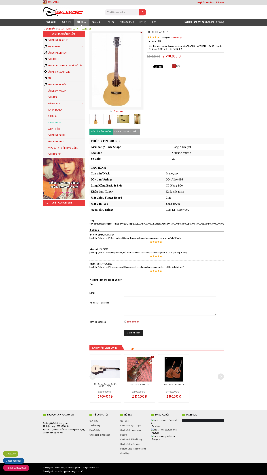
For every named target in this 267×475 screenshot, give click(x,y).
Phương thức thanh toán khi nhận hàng (133, 451)
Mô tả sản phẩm (101, 131)
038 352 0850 (53, 2)
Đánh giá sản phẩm (126, 131)
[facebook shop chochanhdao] (164, 421)
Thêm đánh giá (176, 37)
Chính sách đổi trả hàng (131, 439)
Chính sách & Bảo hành (99, 434)
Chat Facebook (13, 460)
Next (221, 376)
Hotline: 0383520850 (16, 468)
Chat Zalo (11, 453)
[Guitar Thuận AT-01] (95, 119)
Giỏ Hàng (124, 421)
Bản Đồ (123, 434)
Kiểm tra (220, 2)
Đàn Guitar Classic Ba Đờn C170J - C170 (105, 385)
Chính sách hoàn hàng (130, 444)
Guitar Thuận (64, 29)
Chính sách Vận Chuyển (130, 425)
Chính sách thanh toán (130, 430)
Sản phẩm (50, 29)
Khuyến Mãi (94, 430)
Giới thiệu (93, 421)
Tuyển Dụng (94, 425)
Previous (92, 376)
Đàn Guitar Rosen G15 (139, 385)
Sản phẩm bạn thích (205, 2)
